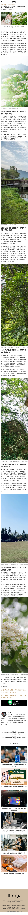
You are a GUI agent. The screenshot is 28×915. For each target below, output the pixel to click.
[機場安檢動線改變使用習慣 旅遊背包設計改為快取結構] (14, 820)
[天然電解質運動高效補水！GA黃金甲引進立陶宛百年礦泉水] (14, 754)
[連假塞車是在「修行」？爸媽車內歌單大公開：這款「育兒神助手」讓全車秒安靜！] (14, 798)
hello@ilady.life (21, 908)
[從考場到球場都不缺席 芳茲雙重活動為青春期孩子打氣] (14, 776)
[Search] (26, 2)
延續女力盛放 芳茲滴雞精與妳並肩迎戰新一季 (14, 853)
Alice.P (9, 712)
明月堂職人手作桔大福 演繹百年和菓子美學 (14, 873)
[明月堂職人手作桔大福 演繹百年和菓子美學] (14, 863)
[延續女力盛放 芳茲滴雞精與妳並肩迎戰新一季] (14, 843)
